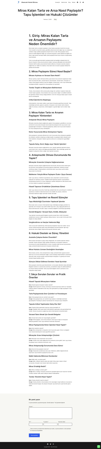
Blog (55, 19)
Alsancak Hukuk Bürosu (29, 2)
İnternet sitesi (61, 421)
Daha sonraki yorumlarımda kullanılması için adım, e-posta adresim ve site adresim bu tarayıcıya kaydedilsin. (50, 429)
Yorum (31, 406)
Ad (30, 421)
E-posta (46, 421)
